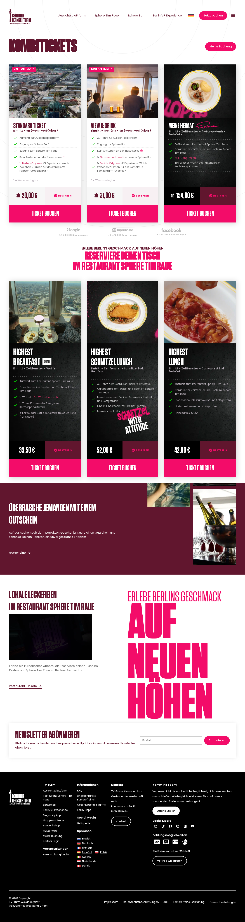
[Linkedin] (185, 826)
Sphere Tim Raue (107, 15)
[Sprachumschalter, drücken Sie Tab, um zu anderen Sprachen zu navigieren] (191, 15)
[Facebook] (170, 826)
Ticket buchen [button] (45, 213)
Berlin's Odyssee (32, 163)
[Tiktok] (163, 826)
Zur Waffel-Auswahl (46, 397)
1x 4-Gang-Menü (185, 158)
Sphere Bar (136, 15)
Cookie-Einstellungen (222, 902)
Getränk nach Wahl (112, 157)
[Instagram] (155, 826)
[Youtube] (192, 826)
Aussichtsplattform (72, 15)
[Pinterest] (178, 826)
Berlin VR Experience (167, 15)
